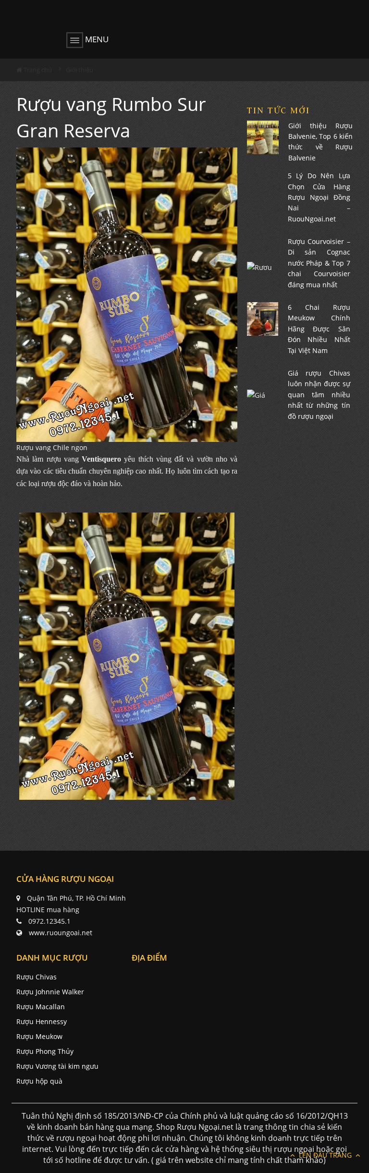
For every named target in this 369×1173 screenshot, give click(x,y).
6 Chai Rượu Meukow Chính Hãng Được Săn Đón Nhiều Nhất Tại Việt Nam (319, 329)
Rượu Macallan (40, 1006)
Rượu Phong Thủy (45, 1051)
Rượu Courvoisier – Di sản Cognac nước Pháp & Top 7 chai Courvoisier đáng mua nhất (319, 263)
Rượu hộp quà (39, 1081)
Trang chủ (37, 69)
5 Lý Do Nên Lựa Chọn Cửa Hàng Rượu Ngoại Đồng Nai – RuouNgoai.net (319, 197)
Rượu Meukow (39, 1036)
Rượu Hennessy (41, 1021)
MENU (96, 39)
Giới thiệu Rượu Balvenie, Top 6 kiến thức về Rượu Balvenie (320, 141)
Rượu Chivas (36, 976)
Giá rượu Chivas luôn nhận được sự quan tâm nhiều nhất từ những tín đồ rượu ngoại (319, 394)
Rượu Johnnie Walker (50, 991)
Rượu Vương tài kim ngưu (57, 1066)
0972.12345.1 (49, 921)
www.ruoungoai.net (60, 932)
